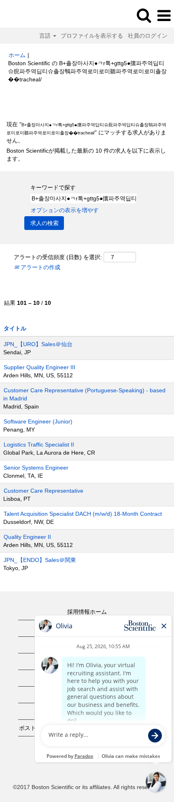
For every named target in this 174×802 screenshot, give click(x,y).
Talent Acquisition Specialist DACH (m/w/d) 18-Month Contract (83, 514)
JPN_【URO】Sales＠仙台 (38, 344)
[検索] (144, 15)
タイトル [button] (15, 328)
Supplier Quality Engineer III (39, 367)
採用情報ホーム (87, 611)
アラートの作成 (39, 267)
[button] (164, 15)
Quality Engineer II (27, 537)
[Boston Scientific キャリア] (28, 15)
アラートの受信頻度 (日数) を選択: (58, 257)
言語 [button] (45, 35)
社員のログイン (148, 35)
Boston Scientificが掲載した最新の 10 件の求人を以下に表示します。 (86, 154)
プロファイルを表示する (92, 35)
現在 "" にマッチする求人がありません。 (86, 132)
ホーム (16, 55)
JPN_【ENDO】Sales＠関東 (40, 560)
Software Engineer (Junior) (38, 421)
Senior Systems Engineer (36, 467)
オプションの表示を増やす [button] (65, 210)
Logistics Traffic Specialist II (39, 444)
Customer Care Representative (43, 490)
